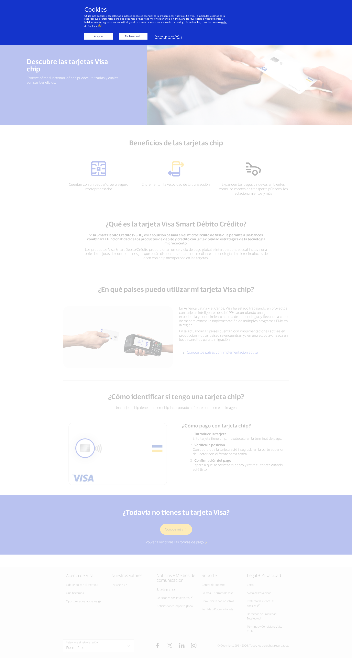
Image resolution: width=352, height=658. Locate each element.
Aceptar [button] (98, 36)
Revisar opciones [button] (164, 36)
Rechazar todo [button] (133, 36)
